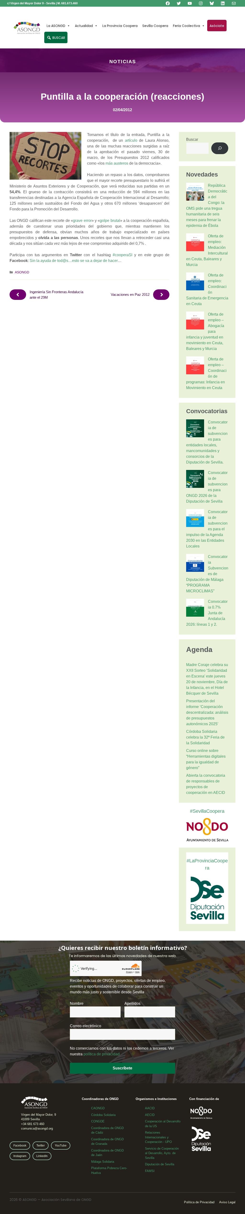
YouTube (61, 1145)
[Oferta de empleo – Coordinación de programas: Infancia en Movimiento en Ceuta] (195, 366)
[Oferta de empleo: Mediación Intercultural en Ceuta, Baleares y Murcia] (195, 243)
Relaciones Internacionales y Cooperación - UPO (158, 1137)
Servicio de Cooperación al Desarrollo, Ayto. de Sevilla (162, 1153)
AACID (150, 1108)
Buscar (192, 139)
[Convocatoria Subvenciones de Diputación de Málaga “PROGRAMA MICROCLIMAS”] (195, 563)
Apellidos (132, 1003)
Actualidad (84, 25)
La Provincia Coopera (120, 25)
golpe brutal (110, 221)
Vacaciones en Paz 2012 (130, 294)
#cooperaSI (122, 255)
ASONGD (22, 272)
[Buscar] (219, 148)
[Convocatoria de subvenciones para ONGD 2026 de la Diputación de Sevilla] (195, 480)
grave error (82, 221)
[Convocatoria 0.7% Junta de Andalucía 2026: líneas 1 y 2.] (195, 608)
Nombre (77, 1003)
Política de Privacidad (199, 1202)
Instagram (19, 1156)
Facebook (19, 1145)
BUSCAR (58, 37)
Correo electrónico (85, 1026)
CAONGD (98, 1108)
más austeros (117, 163)
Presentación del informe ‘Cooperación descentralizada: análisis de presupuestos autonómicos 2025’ (207, 712)
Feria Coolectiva (186, 25)
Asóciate (217, 25)
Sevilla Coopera (155, 25)
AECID (150, 1115)
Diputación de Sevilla (159, 1164)
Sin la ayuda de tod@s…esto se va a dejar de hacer (74, 261)
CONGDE (98, 1121)
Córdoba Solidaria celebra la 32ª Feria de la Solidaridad (205, 737)
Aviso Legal (227, 1202)
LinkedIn (42, 1156)
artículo (131, 140)
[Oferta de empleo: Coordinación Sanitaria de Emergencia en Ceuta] (195, 282)
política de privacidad (102, 1054)
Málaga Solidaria (102, 1161)
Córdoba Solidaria (103, 1115)
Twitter (40, 1145)
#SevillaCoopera (207, 811)
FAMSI (150, 1171)
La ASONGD (56, 25)
